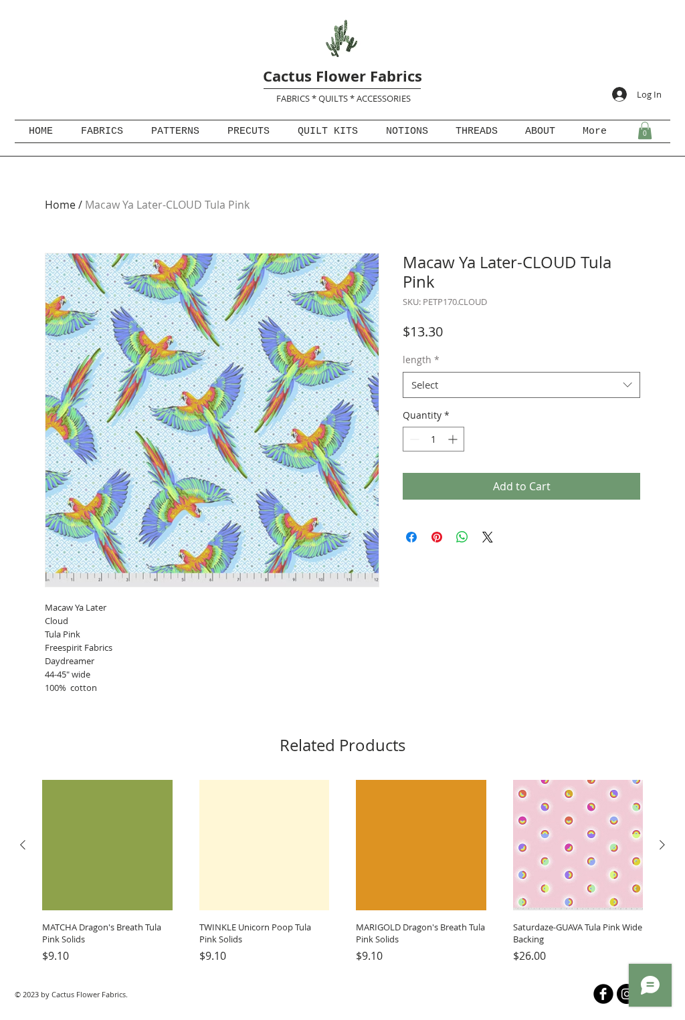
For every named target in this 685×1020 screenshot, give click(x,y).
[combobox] (521, 385)
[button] (645, 130)
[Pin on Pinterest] (437, 537)
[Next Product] (662, 845)
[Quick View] (107, 845)
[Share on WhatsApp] (462, 537)
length (421, 359)
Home (60, 204)
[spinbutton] (433, 439)
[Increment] (454, 439)
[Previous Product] (23, 845)
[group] (342, 871)
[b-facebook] (603, 994)
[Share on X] (488, 537)
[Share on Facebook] (411, 537)
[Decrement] (413, 439)
